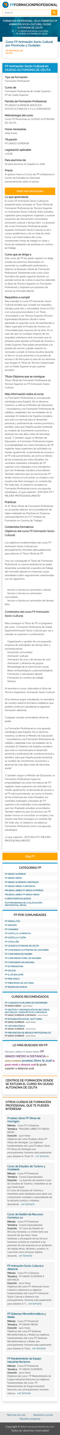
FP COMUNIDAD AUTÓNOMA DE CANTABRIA (27, 950)
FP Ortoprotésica (15, 1026)
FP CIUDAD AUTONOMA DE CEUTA (22, 946)
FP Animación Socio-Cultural (33, 31)
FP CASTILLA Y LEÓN (15, 937)
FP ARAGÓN (11, 925)
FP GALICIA (10, 970)
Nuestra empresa (30, 1418)
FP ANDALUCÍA (12, 921)
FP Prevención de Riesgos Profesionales (28, 1032)
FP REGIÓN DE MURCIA (16, 987)
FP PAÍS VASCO (12, 979)
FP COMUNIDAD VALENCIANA (19, 962)
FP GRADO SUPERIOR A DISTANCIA (22, 882)
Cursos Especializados (18, 898)
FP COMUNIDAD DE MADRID (18, 954)
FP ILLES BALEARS (14, 974)
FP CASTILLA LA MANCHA (18, 933)
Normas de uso (16, 1414)
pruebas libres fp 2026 (37, 1060)
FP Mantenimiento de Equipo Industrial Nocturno (24, 1360)
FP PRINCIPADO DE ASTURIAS (19, 983)
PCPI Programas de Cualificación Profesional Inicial (23, 904)
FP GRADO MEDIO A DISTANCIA (20, 886)
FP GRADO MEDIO (13, 878)
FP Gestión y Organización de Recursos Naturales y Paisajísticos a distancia (27, 1010)
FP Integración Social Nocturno (23, 1019)
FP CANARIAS (11, 929)
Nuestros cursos (43, 1414)
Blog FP (30, 856)
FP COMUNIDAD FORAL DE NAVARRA (23, 958)
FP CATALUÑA (12, 942)
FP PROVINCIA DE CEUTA (14, 51)
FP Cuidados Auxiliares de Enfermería (26, 1003)
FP (13, 31)
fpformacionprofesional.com (37, 1426)
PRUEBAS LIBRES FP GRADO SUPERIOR (24, 890)
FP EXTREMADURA (14, 966)
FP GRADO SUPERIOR (15, 874)
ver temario (42, 1156)
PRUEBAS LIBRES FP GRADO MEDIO (22, 894)
